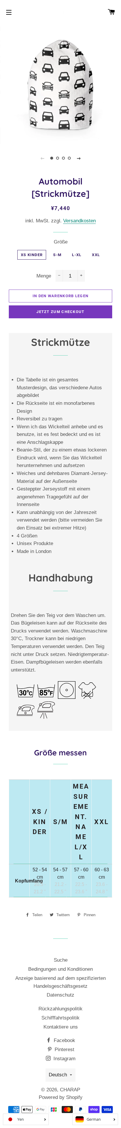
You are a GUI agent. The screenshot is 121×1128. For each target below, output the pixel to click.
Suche (61, 960)
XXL (96, 255)
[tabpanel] (60, 83)
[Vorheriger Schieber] (42, 158)
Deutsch (58, 1075)
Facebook (63, 1040)
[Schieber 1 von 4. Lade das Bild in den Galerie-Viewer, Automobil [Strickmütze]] (52, 158)
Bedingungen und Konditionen (60, 969)
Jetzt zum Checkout (60, 312)
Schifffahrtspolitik (60, 1018)
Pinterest (63, 1049)
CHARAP (70, 1090)
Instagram (63, 1058)
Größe (61, 242)
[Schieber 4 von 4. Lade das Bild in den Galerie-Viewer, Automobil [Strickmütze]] (69, 158)
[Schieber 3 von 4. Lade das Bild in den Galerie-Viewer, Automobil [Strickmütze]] (63, 158)
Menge (43, 276)
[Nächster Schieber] (78, 158)
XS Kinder (32, 255)
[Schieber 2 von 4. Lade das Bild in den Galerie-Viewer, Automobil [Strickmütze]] (57, 158)
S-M (57, 255)
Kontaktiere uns (60, 1027)
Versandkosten (79, 221)
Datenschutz (60, 995)
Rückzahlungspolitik (60, 1009)
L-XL (76, 255)
